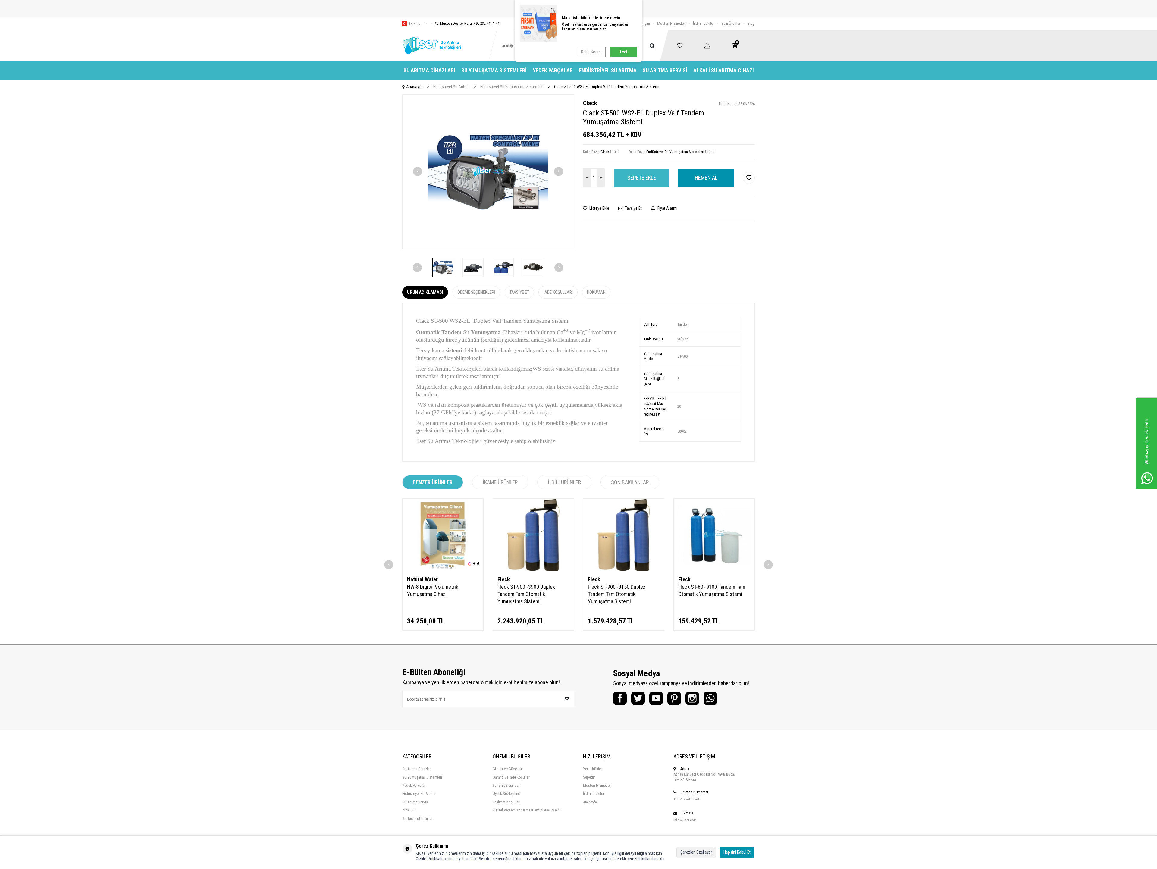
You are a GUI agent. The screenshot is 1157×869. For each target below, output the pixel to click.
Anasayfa (414, 86)
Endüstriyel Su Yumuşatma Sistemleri (512, 86)
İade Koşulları (558, 292)
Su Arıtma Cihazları (429, 70)
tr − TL (414, 23)
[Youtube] (656, 698)
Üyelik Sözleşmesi (507, 793)
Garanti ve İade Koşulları (512, 777)
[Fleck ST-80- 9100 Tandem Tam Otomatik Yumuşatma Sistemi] (714, 535)
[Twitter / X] (638, 698)
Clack (590, 103)
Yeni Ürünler (730, 23)
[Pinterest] (674, 698)
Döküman (596, 292)
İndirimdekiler (703, 23)
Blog (751, 23)
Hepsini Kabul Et (737, 852)
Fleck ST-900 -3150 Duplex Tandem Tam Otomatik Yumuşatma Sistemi (616, 594)
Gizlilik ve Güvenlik (507, 769)
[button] (417, 171)
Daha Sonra (591, 51)
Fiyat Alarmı (667, 208)
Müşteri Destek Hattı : (470, 23)
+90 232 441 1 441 (687, 799)
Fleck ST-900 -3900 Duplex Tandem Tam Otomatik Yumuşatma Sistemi (526, 594)
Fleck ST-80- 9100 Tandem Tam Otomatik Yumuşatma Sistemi (711, 590)
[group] (488, 172)
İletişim (644, 23)
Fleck (503, 579)
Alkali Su (409, 810)
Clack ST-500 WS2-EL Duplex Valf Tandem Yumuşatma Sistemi (606, 86)
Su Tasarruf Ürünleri (418, 818)
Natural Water (422, 579)
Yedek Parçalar (553, 70)
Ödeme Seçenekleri (476, 292)
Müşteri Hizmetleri (671, 23)
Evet (623, 51)
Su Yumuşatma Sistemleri (494, 70)
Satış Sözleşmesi (506, 785)
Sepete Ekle (641, 177)
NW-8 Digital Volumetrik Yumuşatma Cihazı (432, 590)
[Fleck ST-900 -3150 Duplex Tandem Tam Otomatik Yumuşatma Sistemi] (623, 535)
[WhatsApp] (710, 698)
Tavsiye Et (633, 208)
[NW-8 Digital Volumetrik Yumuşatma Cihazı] (443, 535)
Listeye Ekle (598, 208)
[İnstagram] (692, 698)
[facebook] (620, 698)
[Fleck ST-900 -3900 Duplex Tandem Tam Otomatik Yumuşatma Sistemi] (533, 535)
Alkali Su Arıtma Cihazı (723, 70)
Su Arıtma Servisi (665, 70)
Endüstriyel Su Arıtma (608, 70)
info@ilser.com (685, 820)
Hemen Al (706, 177)
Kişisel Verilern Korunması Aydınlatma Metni (526, 810)
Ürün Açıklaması (425, 292)
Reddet (485, 858)
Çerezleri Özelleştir (696, 852)
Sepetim (589, 777)
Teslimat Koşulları (506, 802)
